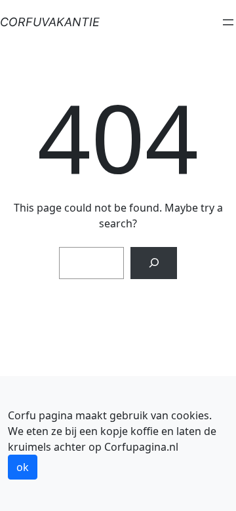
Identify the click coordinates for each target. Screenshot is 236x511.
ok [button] (22, 467)
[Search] (153, 263)
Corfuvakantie (50, 22)
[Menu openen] (228, 22)
